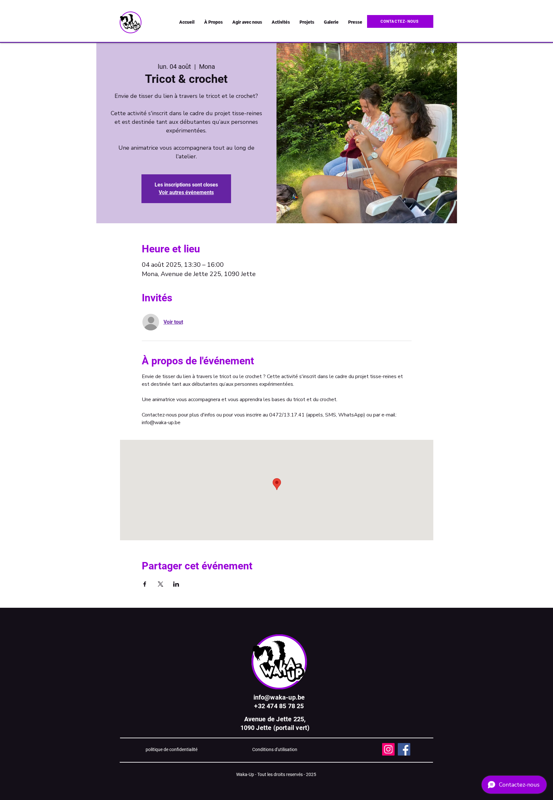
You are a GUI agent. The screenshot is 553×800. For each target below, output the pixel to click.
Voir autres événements (186, 192)
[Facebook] (404, 749)
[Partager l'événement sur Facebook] (145, 584)
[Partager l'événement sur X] (160, 584)
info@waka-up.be (279, 697)
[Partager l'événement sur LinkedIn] (176, 584)
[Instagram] (388, 749)
